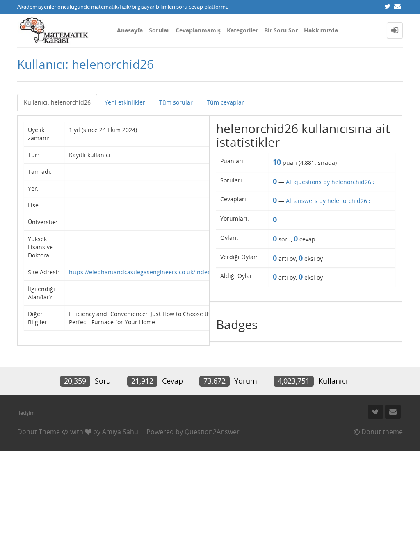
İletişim (26, 413)
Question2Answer (212, 431)
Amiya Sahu (120, 431)
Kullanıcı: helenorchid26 (57, 102)
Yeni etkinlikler (125, 102)
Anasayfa (130, 30)
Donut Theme (38, 431)
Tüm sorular (176, 102)
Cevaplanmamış (198, 30)
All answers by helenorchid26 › (328, 201)
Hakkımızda (321, 30)
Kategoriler (242, 30)
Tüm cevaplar (225, 102)
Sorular (159, 30)
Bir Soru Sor (281, 30)
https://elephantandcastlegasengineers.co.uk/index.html (147, 272)
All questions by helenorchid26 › (330, 182)
